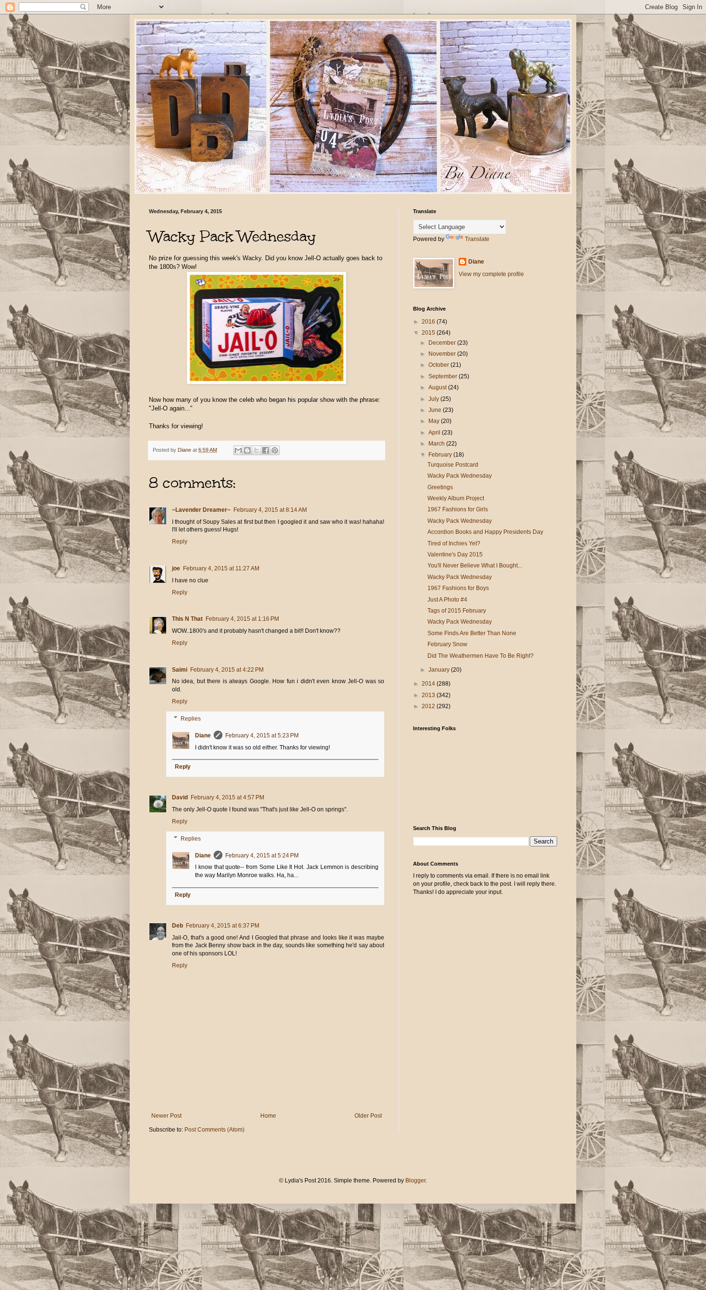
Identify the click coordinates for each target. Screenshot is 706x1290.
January (439, 669)
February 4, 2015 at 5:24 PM (262, 855)
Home (268, 1115)
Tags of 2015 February (456, 610)
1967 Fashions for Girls (457, 509)
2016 (429, 321)
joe (176, 568)
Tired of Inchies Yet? (453, 543)
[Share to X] (256, 450)
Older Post (368, 1115)
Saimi (179, 669)
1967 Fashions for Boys (458, 588)
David (180, 797)
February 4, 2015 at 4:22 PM (227, 669)
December (442, 342)
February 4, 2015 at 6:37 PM (222, 925)
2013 (429, 695)
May (434, 421)
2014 (429, 683)
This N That (187, 618)
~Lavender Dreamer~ (201, 509)
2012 (429, 706)
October (439, 365)
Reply (179, 541)
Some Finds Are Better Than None (471, 633)
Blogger (415, 1180)
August (438, 387)
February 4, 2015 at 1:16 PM (242, 618)
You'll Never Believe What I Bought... (474, 565)
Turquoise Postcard (452, 464)
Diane (203, 735)
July (434, 399)
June (435, 410)
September (443, 376)
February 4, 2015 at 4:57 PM (227, 797)
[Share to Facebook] (265, 450)
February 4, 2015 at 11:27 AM (221, 568)
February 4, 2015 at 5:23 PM (262, 735)
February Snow (447, 644)
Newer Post (166, 1115)
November (442, 353)
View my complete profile (491, 274)
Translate (477, 239)
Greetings (440, 487)
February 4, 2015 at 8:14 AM (270, 509)
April (435, 432)
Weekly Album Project (455, 498)
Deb (177, 925)
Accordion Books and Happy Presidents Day (485, 532)
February (440, 454)
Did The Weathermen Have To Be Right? (480, 655)
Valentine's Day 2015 (455, 554)
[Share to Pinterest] (275, 450)
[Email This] (238, 450)
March (437, 443)
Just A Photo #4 (447, 599)
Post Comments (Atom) (214, 1129)
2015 (429, 332)
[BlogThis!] (247, 450)
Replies (191, 718)
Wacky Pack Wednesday (459, 475)
